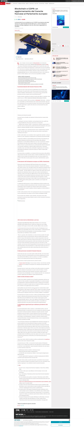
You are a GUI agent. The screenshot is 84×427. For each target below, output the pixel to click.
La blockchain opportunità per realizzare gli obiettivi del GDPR (30, 84)
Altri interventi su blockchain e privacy (26, 80)
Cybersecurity (31, 3)
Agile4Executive (51, 3)
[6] (20, 290)
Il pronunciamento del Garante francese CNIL (27, 77)
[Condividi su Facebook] (20, 19)
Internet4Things (41, 3)
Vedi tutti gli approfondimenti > (64, 79)
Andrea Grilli (17, 30)
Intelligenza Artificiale (21, 3)
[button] (2, 3)
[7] (22, 336)
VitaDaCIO (46, 3)
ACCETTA (60, 422)
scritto (19, 229)
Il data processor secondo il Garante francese (27, 81)
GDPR (47, 64)
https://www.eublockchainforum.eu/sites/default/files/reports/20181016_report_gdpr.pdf (37, 381)
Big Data (27, 3)
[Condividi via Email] (23, 19)
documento (38, 100)
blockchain (39, 64)
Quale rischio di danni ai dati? (24, 82)
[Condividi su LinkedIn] (18, 19)
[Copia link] (21, 19)
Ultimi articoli (15, 3)
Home (16, 16)
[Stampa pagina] (24, 19)
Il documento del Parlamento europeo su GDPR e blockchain (30, 79)
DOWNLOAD (66, 27)
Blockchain (20, 16)
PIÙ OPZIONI (60, 425)
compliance (47, 339)
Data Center (36, 3)
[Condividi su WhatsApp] (15, 19)
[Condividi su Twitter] (16, 19)
